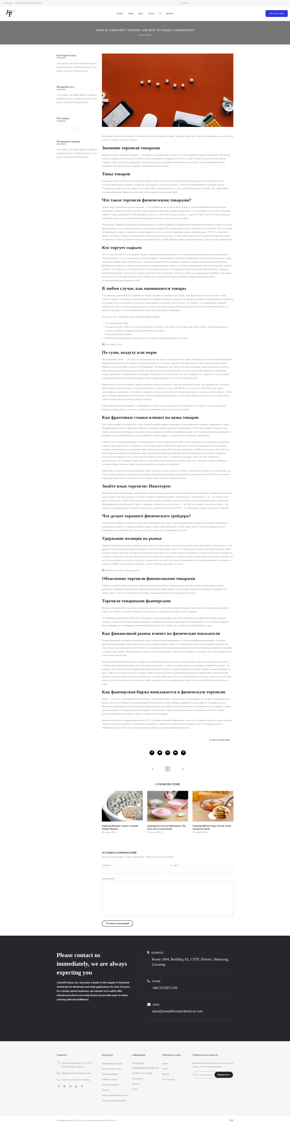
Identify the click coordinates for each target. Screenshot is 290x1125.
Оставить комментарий (219, 740)
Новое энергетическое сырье (115, 1095)
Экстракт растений (110, 1085)
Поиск (165, 1069)
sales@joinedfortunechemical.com (30, 3)
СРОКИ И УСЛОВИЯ (142, 1073)
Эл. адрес (175, 865)
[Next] (230, 812)
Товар (130, 13)
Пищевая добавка (110, 1074)
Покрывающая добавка (112, 1063)
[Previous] (105, 812)
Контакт (170, 13)
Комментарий (109, 879)
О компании (137, 1079)
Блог (141, 13)
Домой (120, 13)
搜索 (231, 1120)
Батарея (105, 1090)
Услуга (151, 13)
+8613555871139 (164, 988)
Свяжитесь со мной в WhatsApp (75, 1080)
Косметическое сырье (111, 1069)
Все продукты (168, 1079)
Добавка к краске (110, 1079)
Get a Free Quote (276, 13)
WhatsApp (8, 3)
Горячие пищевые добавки (114, 1100)
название (107, 865)
